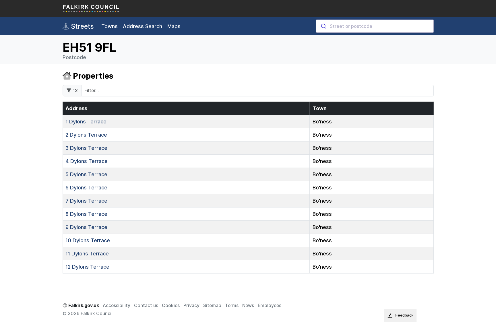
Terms (232, 305)
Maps (174, 26)
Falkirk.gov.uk (83, 305)
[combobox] (375, 26)
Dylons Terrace (85, 122)
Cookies (171, 305)
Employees (269, 305)
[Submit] (323, 26)
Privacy (191, 305)
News (248, 305)
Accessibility (116, 305)
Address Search (142, 26)
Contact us (146, 305)
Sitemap (212, 305)
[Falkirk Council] (91, 8)
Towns (109, 26)
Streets (81, 26)
